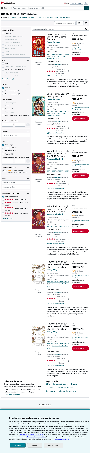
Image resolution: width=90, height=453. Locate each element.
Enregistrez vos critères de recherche (61, 391)
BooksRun (58, 64)
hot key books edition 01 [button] (20, 17)
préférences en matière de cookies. (31, 435)
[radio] (3, 91)
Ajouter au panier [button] (80, 59)
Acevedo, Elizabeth (55, 159)
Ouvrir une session (76, 3)
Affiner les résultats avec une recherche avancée (52, 17)
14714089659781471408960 (58, 111)
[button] (28, 124)
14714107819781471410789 (58, 54)
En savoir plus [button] (7, 218)
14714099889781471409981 (58, 282)
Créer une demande (12, 394)
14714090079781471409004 (58, 171)
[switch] (4, 171)
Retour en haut (45, 405)
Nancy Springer (53, 42)
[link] (86, 23)
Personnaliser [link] (53, 445)
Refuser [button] (35, 445)
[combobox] (48, 8)
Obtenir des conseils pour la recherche (61, 384)
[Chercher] (86, 8)
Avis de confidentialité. (61, 439)
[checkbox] (3, 33)
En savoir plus (7, 79)
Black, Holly (52, 270)
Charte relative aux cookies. (36, 437)
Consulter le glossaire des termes (59, 387)
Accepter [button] (18, 445)
